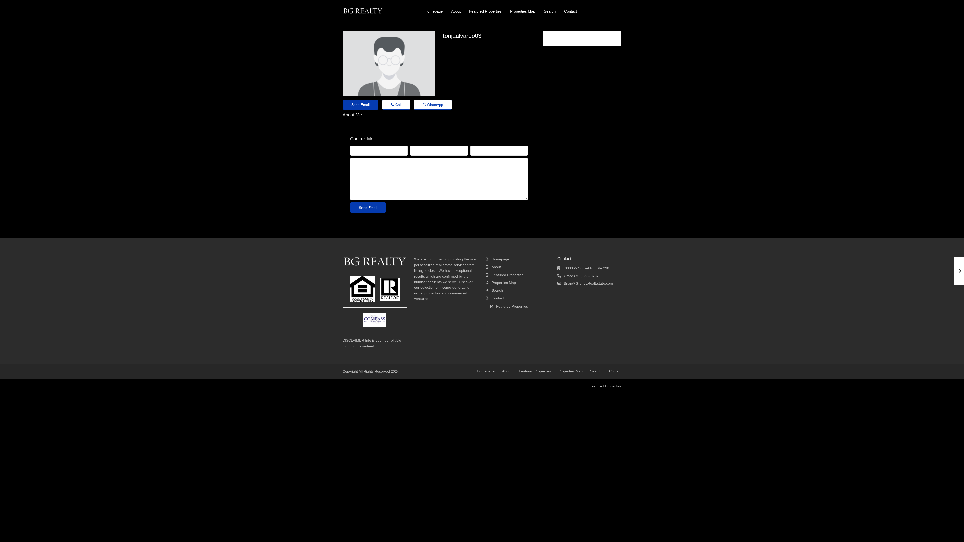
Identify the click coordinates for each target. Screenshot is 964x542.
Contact (570, 11)
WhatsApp (434, 105)
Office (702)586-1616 (581, 276)
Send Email (360, 105)
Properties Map (522, 11)
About (456, 11)
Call (397, 105)
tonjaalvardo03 (462, 35)
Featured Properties (485, 11)
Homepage (434, 11)
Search (550, 11)
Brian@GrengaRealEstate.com (588, 283)
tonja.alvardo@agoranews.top (473, 45)
